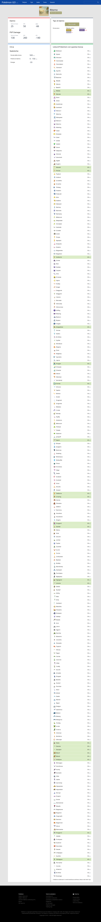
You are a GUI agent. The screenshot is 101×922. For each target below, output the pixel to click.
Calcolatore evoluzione (51, 898)
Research (52, 2)
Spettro (82, 30)
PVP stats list (22, 903)
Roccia (68, 30)
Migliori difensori (23, 898)
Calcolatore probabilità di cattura (54, 899)
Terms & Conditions (77, 902)
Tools (31, 2)
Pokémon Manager (50, 905)
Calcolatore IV (49, 896)
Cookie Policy (76, 901)
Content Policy (76, 899)
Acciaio (68, 32)
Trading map (49, 906)
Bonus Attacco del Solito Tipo (83, 879)
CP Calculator (49, 903)
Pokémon (24, 2)
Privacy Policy (76, 897)
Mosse (20, 901)
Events (45, 2)
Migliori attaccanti (23, 896)
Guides (38, 2)
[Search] (98, 2)
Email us (77, 894)
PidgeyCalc (48, 901)
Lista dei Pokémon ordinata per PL (27, 899)
